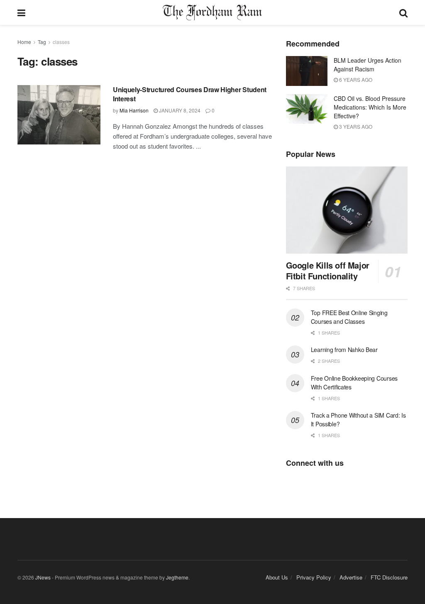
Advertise (351, 577)
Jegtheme (177, 577)
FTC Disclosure (389, 577)
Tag (42, 41)
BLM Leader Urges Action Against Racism (367, 64)
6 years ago (355, 79)
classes (61, 41)
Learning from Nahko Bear (344, 349)
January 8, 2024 (179, 110)
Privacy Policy (313, 577)
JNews (43, 577)
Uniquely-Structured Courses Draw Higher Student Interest (189, 94)
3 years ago (355, 126)
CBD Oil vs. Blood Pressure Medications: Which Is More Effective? (370, 107)
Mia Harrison (134, 110)
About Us (277, 577)
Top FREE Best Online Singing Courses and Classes (349, 316)
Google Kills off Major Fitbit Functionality (327, 270)
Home (24, 41)
